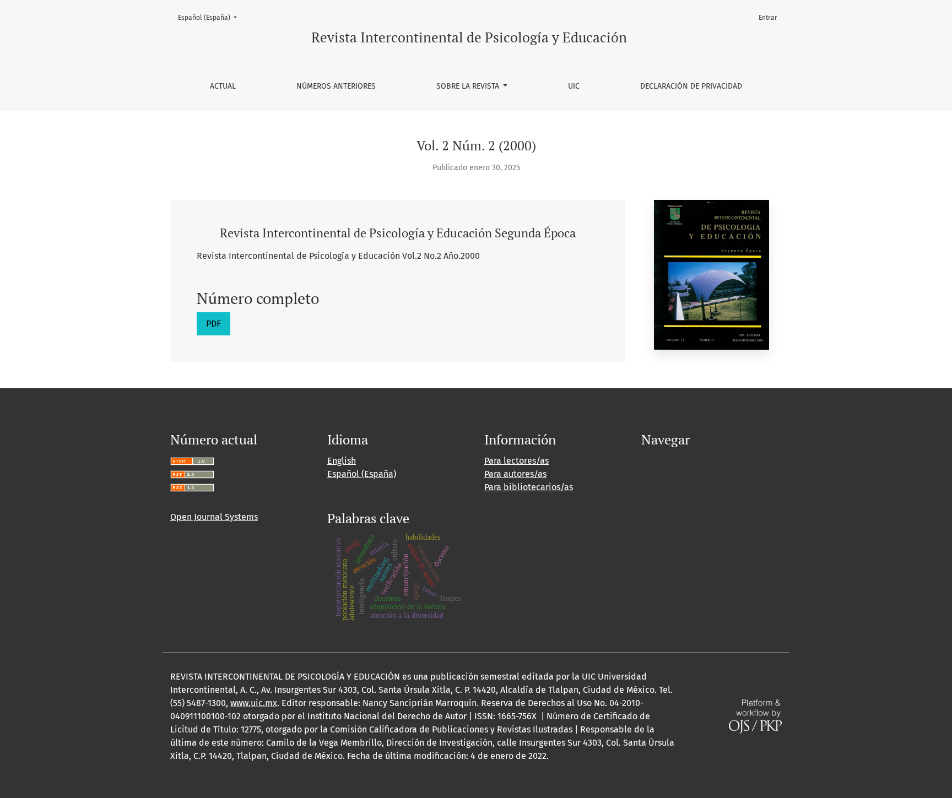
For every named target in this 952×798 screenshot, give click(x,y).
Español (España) (210, 17)
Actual (223, 86)
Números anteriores (336, 86)
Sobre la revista (468, 86)
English (341, 460)
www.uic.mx (253, 703)
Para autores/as (515, 474)
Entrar (768, 17)
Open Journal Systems (214, 517)
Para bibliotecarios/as (528, 487)
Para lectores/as (516, 460)
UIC (574, 86)
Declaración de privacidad (691, 86)
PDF (213, 323)
